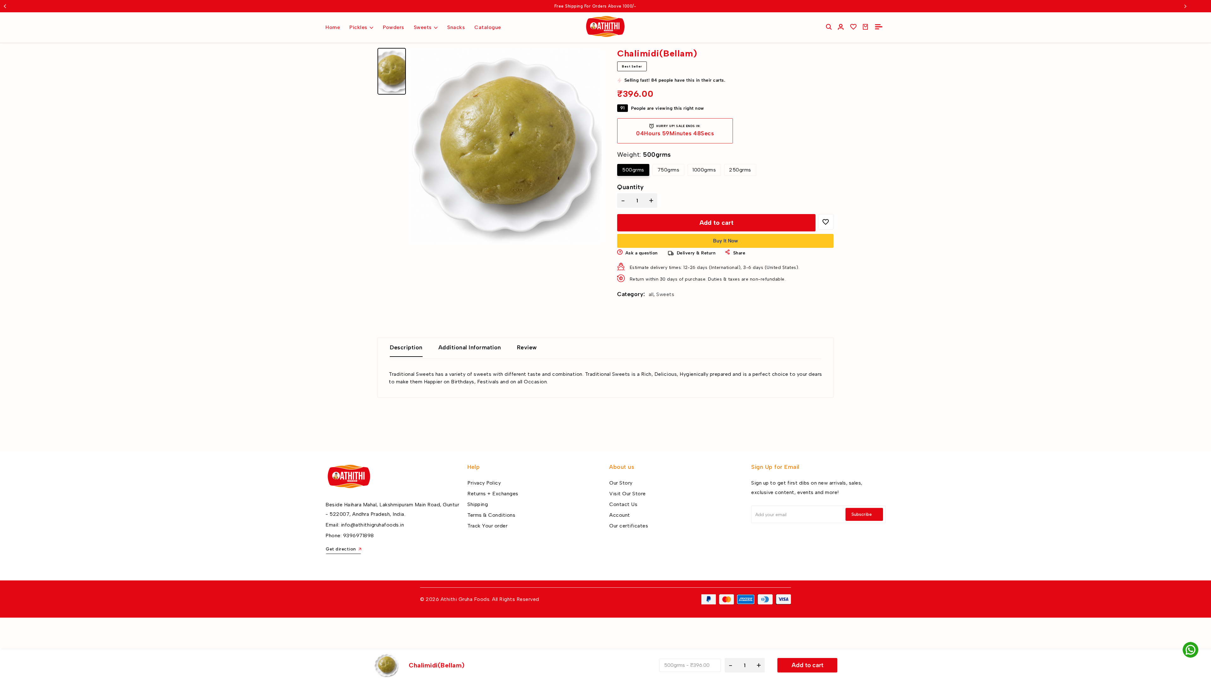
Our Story (621, 483)
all (651, 294)
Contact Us (623, 504)
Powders (393, 27)
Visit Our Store (627, 494)
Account (619, 515)
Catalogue (487, 27)
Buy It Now (725, 241)
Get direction (341, 549)
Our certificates (628, 526)
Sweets (423, 27)
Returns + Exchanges (492, 494)
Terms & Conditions (491, 515)
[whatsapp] (1190, 650)
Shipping (477, 504)
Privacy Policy (484, 483)
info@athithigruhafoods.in (372, 525)
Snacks (456, 27)
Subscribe (861, 514)
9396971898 (358, 535)
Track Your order (487, 526)
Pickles (358, 27)
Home (332, 27)
